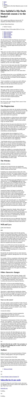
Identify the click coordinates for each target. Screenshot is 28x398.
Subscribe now (4, 388)
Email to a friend (7, 37)
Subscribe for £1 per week (11, 380)
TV (4, 3)
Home (5, 1)
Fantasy (5, 4)
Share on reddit (7, 36)
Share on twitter (7, 33)
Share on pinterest (8, 34)
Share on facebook (8, 32)
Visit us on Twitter (8, 369)
